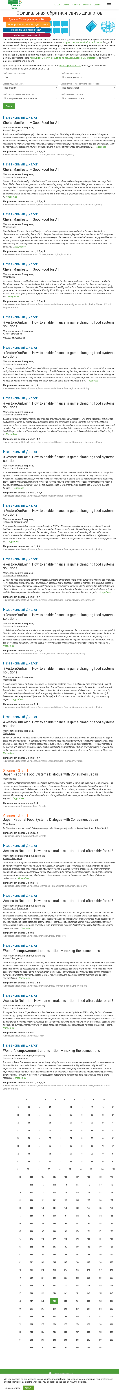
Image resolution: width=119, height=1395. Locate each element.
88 (81, 1161)
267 (54, 1316)
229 (31, 1285)
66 (60, 1146)
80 (103, 1153)
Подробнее (100, 147)
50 (103, 1130)
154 (100, 1215)
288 (88, 1332)
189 (88, 1247)
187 (65, 1247)
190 (100, 1247)
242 (77, 1293)
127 (100, 1192)
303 (65, 1347)
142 (65, 1208)
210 (19, 1270)
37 (71, 1122)
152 (77, 1215)
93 (28, 1169)
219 (19, 1278)
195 (54, 1254)
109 (100, 1177)
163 (100, 1223)
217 (100, 1270)
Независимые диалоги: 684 (26, 30)
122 (42, 1192)
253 (100, 1301)
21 (113, 1107)
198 (88, 1254)
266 (42, 1316)
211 (31, 1270)
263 (111, 1309)
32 (18, 1122)
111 (19, 1184)
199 (100, 1254)
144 (88, 1208)
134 (77, 1200)
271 (100, 1316)
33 (29, 1122)
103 (31, 1177)
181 (100, 1239)
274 (31, 1324)
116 (77, 1184)
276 (54, 1324)
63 (29, 1146)
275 (42, 1324)
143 (77, 1208)
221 (42, 1278)
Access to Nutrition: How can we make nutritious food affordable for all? (58, 851)
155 (111, 1215)
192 (19, 1254)
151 (65, 1215)
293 (42, 1340)
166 (31, 1231)
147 (19, 1215)
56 (60, 1138)
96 (59, 1169)
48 (81, 1130)
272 (111, 1316)
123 (54, 1192)
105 (54, 1177)
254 (111, 1301)
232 (65, 1285)
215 (77, 1270)
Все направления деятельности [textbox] (20, 98)
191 (111, 1247)
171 (88, 1231)
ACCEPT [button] (28, 1388)
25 (50, 1115)
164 (111, 1223)
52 (18, 1138)
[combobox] (30, 77)
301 (42, 1347)
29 (92, 1115)
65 (50, 1146)
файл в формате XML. (70, 65)
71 (113, 1146)
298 (100, 1340)
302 (54, 1347)
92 (17, 1169)
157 (31, 1223)
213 (54, 1270)
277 (65, 1324)
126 (88, 1192)
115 (65, 1184)
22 (18, 1115)
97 (70, 1169)
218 (111, 1270)
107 (77, 1177)
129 (19, 1200)
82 (18, 1161)
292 (31, 1340)
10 (104, 1099)
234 (88, 1285)
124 (65, 1192)
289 (100, 1332)
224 (77, 1278)
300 (31, 1347)
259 (65, 1309)
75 (50, 1153)
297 (88, 1340)
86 (60, 1161)
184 (31, 1247)
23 (29, 1115)
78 (81, 1153)
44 (39, 1130)
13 (29, 1107)
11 (114, 1099)
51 (113, 1130)
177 (54, 1239)
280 (100, 1324)
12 (18, 1107)
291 (19, 1340)
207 (88, 1262)
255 (19, 1309)
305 (88, 1347)
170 (77, 1231)
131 (42, 1200)
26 (60, 1115)
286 (65, 1332)
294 (54, 1340)
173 (111, 1231)
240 (54, 1293)
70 (103, 1146)
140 (42, 1208)
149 (42, 1215)
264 (19, 1316)
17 (71, 1107)
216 (88, 1270)
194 (42, 1254)
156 (19, 1223)
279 (88, 1324)
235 (100, 1285)
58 (81, 1138)
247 (31, 1301)
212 (42, 1270)
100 (102, 1169)
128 (111, 1192)
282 (19, 1332)
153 (88, 1215)
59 (92, 1138)
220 (31, 1278)
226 (100, 1278)
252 (88, 1301)
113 (42, 1184)
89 (92, 1161)
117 (88, 1184)
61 (113, 1138)
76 (60, 1153)
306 (100, 1347)
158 (42, 1223)
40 (103, 1122)
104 (42, 1177)
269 (77, 1316)
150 (54, 1215)
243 (88, 1293)
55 (50, 1138)
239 (42, 1293)
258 (54, 1309)
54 (39, 1138)
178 (65, 1239)
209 (111, 1262)
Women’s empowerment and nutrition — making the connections (51, 951)
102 (19, 1177)
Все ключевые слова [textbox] (73, 98)
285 (54, 1332)
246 (19, 1301)
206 (77, 1262)
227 (111, 1278)
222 (54, 1278)
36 (60, 1122)
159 (54, 1223)
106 (65, 1177)
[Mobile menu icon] (109, 4)
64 (39, 1146)
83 (29, 1161)
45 (50, 1130)
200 (111, 1254)
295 (65, 1340)
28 (81, 1115)
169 (65, 1231)
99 (91, 1169)
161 (77, 1223)
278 (77, 1324)
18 (81, 1107)
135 (88, 1200)
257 (42, 1309)
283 (31, 1332)
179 (77, 1239)
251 (77, 1301)
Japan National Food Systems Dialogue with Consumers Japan (50, 774)
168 (54, 1231)
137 (111, 1200)
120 (19, 1192)
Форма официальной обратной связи (82, 42)
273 (19, 1324)
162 (88, 1223)
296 (77, 1340)
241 (65, 1293)
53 (29, 1138)
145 (100, 1208)
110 (111, 1177)
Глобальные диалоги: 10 (26, 35)
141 (54, 1208)
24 (39, 1115)
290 (111, 1332)
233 (77, 1285)
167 (42, 1231)
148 (31, 1215)
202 (31, 1262)
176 (42, 1239)
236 (111, 1285)
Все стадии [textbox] (10, 88)
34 (39, 1122)
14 (39, 1107)
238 (31, 1293)
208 (100, 1262)
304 (77, 1347)
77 (71, 1153)
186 (54, 1247)
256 (31, 1309)
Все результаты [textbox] (70, 88)
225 (88, 1278)
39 (92, 1122)
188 (77, 1247)
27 (71, 1115)
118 (100, 1184)
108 (88, 1177)
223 (65, 1278)
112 (31, 1184)
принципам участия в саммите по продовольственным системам (63, 58)
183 (19, 1247)
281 (111, 1324)
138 (19, 1208)
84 (39, 1161)
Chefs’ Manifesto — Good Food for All (31, 122)
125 (77, 1192)
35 (50, 1122)
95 (49, 1169)
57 (71, 1138)
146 (111, 1208)
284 (42, 1332)
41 (113, 1122)
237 (19, 1293)
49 (92, 1130)
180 (88, 1239)
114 (54, 1184)
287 (77, 1332)
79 (92, 1153)
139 (31, 1208)
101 (113, 1169)
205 (65, 1262)
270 (88, 1316)
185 (42, 1247)
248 (42, 1301)
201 (19, 1262)
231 (54, 1285)
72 (18, 1153)
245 (111, 1293)
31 (113, 1115)
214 (65, 1270)
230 (42, 1285)
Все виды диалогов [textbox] (72, 77)
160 (65, 1223)
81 (113, 1153)
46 (60, 1130)
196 (65, 1254)
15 (50, 1107)
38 (81, 1122)
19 (92, 1107)
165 (19, 1231)
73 (29, 1153)
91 (113, 1161)
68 (81, 1146)
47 (71, 1130)
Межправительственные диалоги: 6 (28, 24)
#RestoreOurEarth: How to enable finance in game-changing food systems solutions (59, 324)
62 (18, 1146)
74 (39, 1153)
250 (65, 1301)
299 (111, 1340)
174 (19, 1239)
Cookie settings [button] (12, 1388)
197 (77, 1254)
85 (50, 1161)
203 (42, 1262)
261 (88, 1309)
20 (103, 1107)
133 (65, 1200)
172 (100, 1231)
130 (31, 1200)
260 (77, 1309)
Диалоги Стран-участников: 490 (26, 19)
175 (31, 1239)
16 (60, 1107)
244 (100, 1293)
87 (71, 1161)
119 (111, 1184)
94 (38, 1169)
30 (103, 1115)
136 (100, 1200)
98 (81, 1169)
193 (31, 1254)
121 (31, 1192)
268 (65, 1316)
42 (18, 1130)
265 (31, 1316)
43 (29, 1130)
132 (54, 1200)
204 (54, 1262)
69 (92, 1146)
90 (103, 1161)
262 (100, 1309)
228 (19, 1285)
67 (71, 1146)
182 (111, 1239)
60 (103, 1138)
